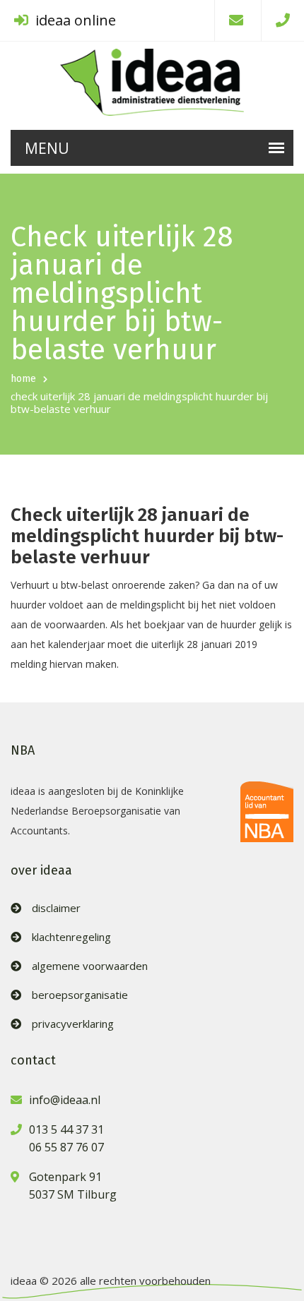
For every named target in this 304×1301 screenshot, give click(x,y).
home (23, 379)
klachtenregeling (71, 937)
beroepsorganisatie (80, 995)
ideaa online (74, 20)
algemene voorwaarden (90, 966)
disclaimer (56, 908)
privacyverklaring (73, 1024)
